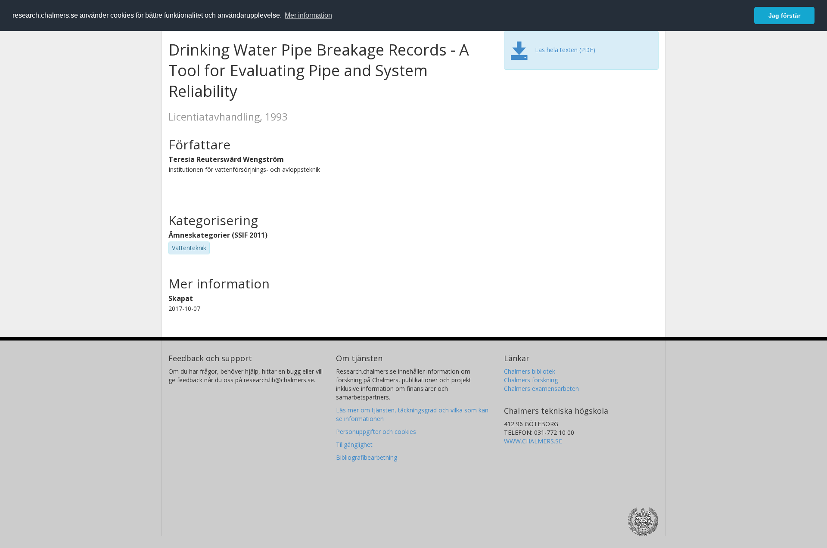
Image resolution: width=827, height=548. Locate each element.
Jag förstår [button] (784, 15)
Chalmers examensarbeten (541, 388)
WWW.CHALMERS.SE (533, 441)
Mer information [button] (308, 15)
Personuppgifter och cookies (376, 431)
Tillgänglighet (354, 444)
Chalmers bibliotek (529, 371)
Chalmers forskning (531, 380)
